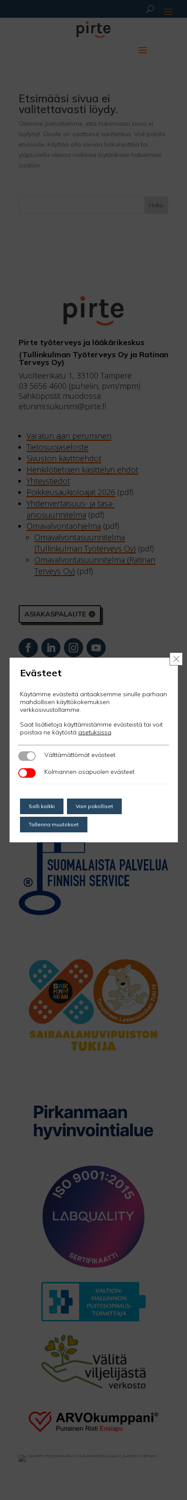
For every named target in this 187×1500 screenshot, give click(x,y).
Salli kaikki (42, 806)
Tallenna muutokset (54, 824)
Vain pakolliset (94, 806)
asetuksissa (94, 732)
